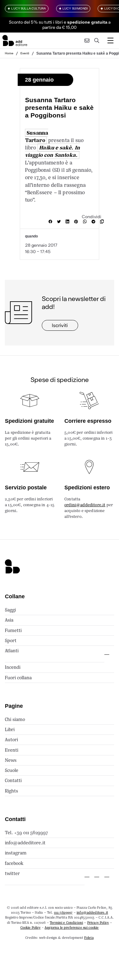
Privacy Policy (98, 922)
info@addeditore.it (25, 842)
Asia (9, 620)
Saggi (10, 610)
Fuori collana (18, 677)
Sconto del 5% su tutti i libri (36, 22)
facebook (14, 863)
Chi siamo (15, 719)
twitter (12, 873)
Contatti (13, 780)
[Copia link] (103, 221)
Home (9, 53)
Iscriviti (60, 325)
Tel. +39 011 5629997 (26, 832)
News (10, 760)
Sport (10, 640)
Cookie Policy (30, 927)
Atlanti (12, 650)
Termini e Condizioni (66, 922)
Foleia (89, 937)
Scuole (11, 770)
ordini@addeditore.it (84, 505)
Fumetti (13, 630)
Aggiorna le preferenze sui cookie (72, 927)
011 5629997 (63, 912)
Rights (11, 791)
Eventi (24, 53)
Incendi (12, 667)
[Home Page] (15, 40)
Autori (11, 739)
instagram (16, 853)
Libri (10, 729)
